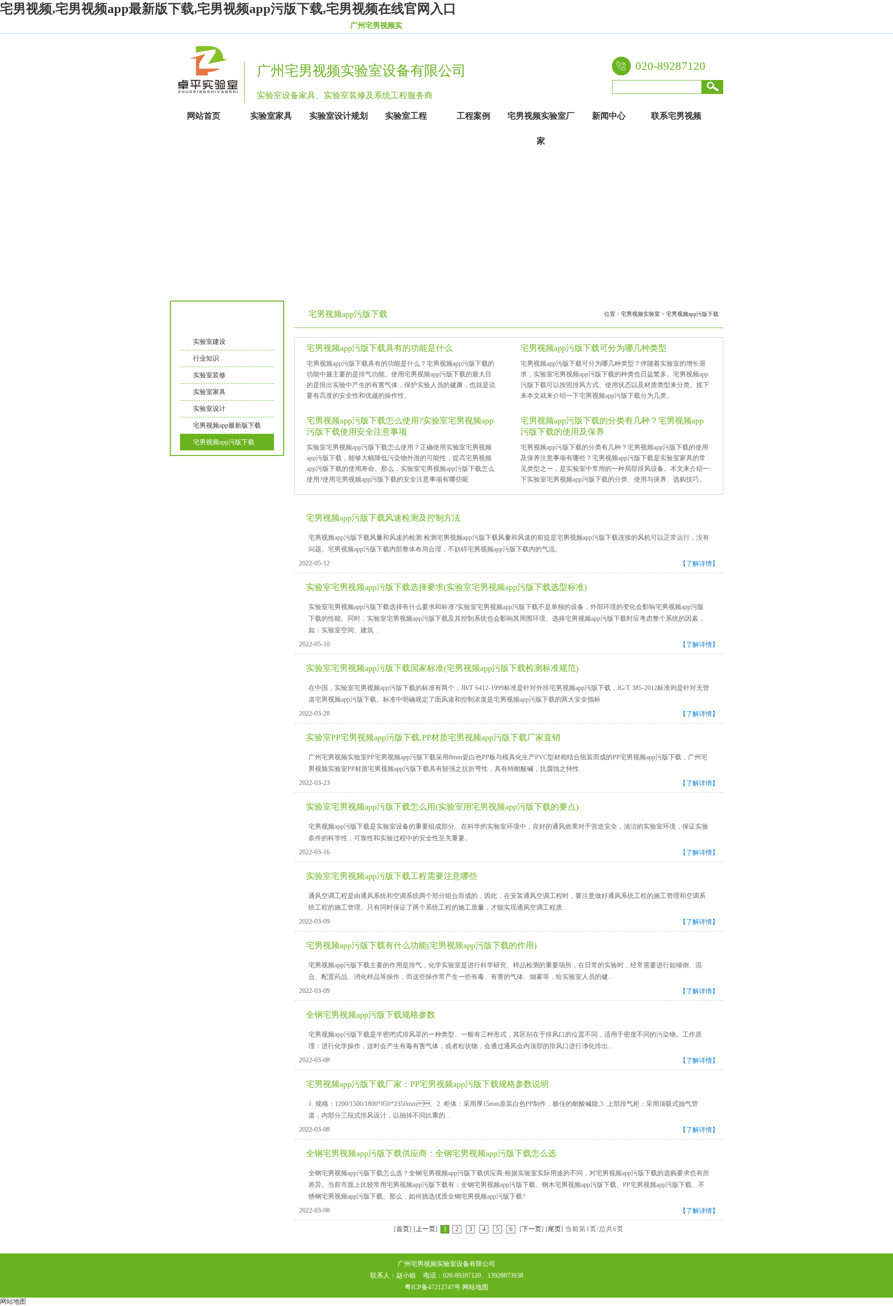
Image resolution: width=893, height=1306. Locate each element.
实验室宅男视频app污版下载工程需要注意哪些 (391, 876)
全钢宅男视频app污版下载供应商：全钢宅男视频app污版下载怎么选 (431, 1153)
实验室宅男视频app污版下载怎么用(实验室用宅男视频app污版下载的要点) (442, 806)
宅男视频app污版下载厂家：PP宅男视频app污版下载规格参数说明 (427, 1084)
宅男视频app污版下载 (223, 442)
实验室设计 (209, 408)
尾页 (554, 1229)
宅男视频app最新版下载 (227, 425)
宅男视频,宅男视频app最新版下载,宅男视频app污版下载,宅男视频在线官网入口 (228, 8)
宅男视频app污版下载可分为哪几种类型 (593, 348)
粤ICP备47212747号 (432, 1287)
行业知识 (206, 358)
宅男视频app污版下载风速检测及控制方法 (383, 517)
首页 (402, 1229)
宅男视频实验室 (640, 314)
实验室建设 (209, 341)
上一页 (425, 1229)
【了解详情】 (699, 563)
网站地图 (475, 1287)
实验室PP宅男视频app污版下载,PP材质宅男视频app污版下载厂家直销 (433, 737)
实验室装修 (209, 375)
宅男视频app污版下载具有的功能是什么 (380, 348)
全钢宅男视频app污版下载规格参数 (370, 1014)
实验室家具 (209, 391)
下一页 (531, 1229)
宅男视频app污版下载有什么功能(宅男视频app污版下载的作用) (421, 945)
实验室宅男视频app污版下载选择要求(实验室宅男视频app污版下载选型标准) (446, 587)
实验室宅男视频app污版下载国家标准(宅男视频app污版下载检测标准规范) (442, 668)
